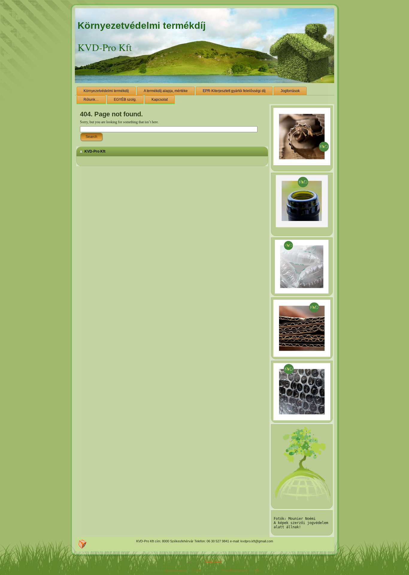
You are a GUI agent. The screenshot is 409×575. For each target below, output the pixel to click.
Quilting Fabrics (176, 570)
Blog (258, 570)
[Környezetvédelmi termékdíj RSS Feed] (82, 544)
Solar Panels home (235, 570)
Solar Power (213, 561)
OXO (197, 570)
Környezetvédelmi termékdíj (142, 25)
